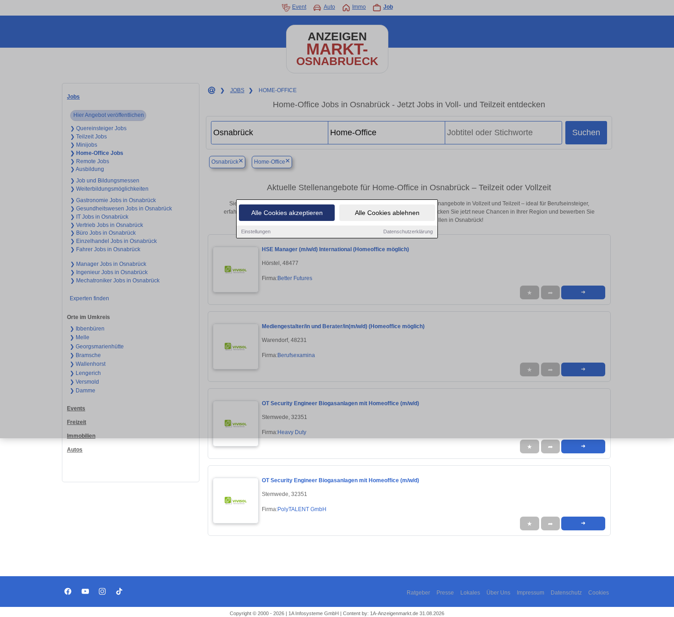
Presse (445, 592)
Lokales (470, 592)
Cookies (598, 592)
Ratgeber (418, 592)
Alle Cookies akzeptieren (287, 212)
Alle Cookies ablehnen (387, 212)
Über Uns (498, 592)
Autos (75, 449)
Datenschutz (566, 592)
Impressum (530, 592)
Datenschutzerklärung (408, 231)
